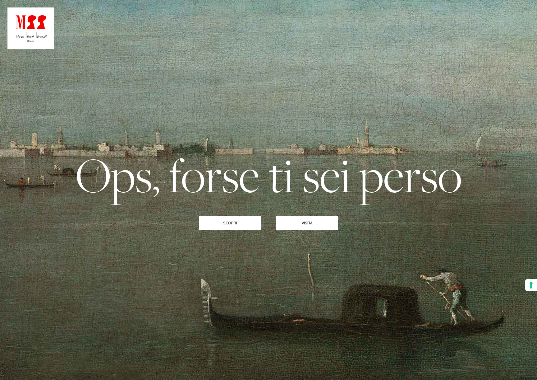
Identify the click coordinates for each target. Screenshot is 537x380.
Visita (307, 223)
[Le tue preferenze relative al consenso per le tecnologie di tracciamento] (531, 285)
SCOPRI (230, 223)
